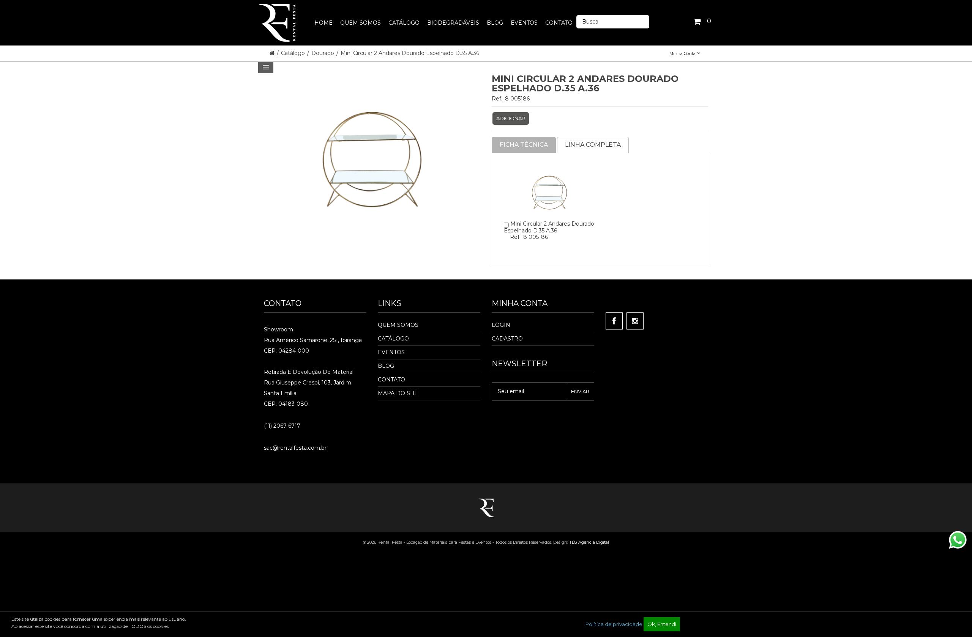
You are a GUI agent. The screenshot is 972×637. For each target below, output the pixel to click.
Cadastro (507, 338)
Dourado (323, 53)
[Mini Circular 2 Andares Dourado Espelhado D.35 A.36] (549, 165)
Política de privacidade (613, 624)
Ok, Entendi (661, 624)
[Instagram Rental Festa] (635, 320)
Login (501, 325)
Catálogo (293, 53)
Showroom (278, 329)
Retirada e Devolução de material (308, 372)
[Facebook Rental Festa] (614, 320)
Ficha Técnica (524, 144)
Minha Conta (683, 53)
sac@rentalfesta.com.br (295, 447)
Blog (386, 365)
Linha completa (593, 144)
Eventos (391, 352)
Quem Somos (398, 325)
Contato (391, 379)
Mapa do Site (398, 393)
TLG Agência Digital (589, 542)
